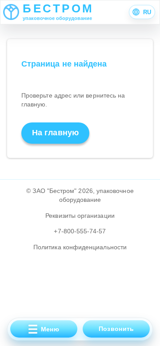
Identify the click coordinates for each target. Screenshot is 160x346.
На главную (55, 132)
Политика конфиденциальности (80, 247)
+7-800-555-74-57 (80, 231)
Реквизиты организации (79, 215)
